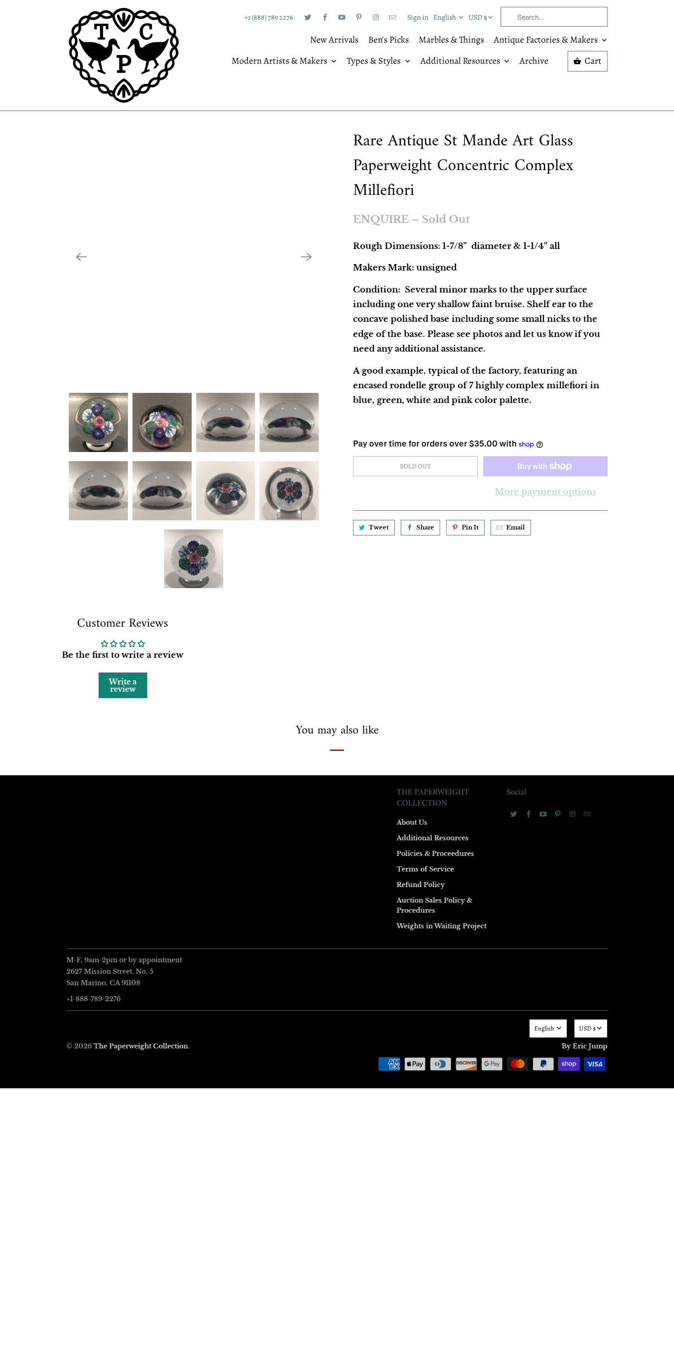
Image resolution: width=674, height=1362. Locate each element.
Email (214, 547)
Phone (215, 705)
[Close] (469, 483)
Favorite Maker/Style (235, 758)
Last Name (221, 653)
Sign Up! (337, 860)
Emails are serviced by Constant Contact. (280, 833)
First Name (221, 600)
